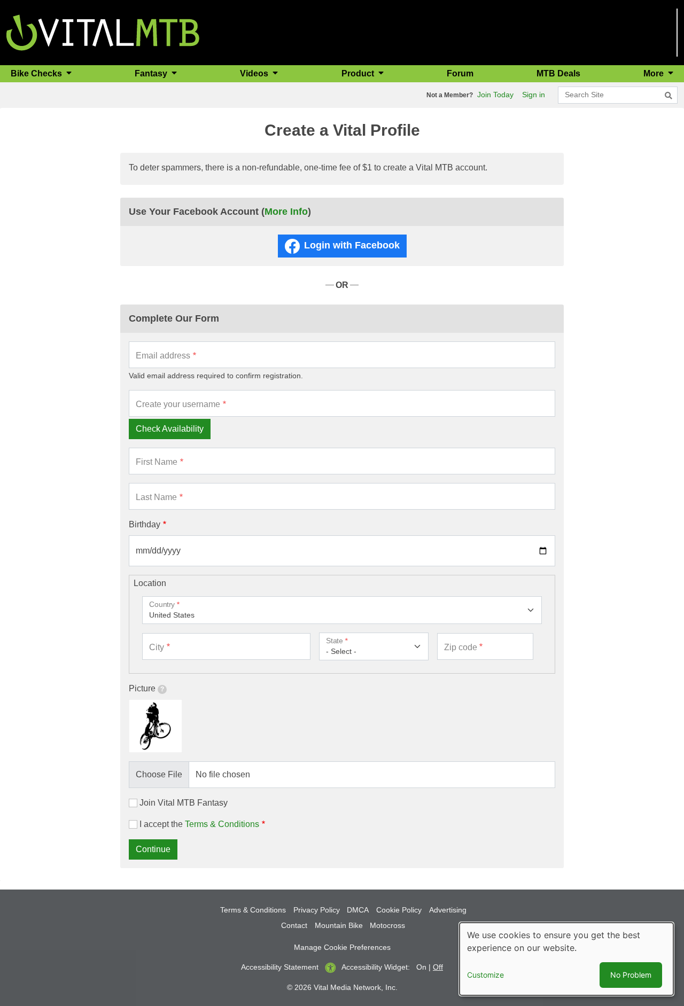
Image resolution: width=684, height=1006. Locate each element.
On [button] (421, 967)
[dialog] (566, 959)
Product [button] (358, 73)
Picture (142, 688)
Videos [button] (255, 73)
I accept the (199, 824)
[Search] (668, 95)
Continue (153, 849)
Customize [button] (485, 974)
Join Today (495, 94)
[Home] (102, 31)
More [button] (654, 73)
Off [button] (438, 967)
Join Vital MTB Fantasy (183, 802)
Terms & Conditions (222, 824)
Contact (294, 925)
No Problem (630, 974)
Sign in (533, 94)
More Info (286, 211)
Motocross (387, 925)
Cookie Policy (399, 910)
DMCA (358, 910)
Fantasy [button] (152, 73)
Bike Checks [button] (37, 73)
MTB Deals (558, 73)
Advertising (448, 910)
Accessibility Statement (279, 967)
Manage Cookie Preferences (342, 947)
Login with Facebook (352, 245)
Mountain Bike (339, 925)
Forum (460, 73)
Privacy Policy (316, 910)
